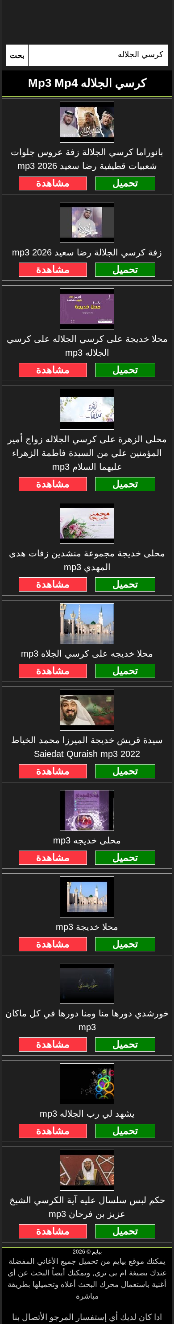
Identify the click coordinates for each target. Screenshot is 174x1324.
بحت (17, 55)
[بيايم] (87, 22)
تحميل (125, 183)
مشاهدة (53, 183)
